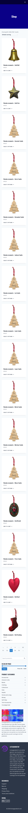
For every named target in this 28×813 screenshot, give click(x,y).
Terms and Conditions (8, 793)
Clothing (4, 685)
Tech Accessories (6, 702)
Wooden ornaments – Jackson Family (13, 255)
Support (4, 784)
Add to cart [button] (7, 70)
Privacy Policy (5, 791)
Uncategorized (6, 705)
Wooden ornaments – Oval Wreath (12, 521)
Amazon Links (6, 680)
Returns (4, 786)
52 (7, 650)
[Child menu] (25, 677)
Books (3, 682)
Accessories (5, 677)
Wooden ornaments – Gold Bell (11, 65)
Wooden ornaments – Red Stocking (13, 635)
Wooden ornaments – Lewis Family (12, 331)
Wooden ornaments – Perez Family (12, 559)
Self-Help (4, 700)
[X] (6, 801)
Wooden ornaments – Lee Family (12, 293)
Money (4, 697)
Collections (5, 687)
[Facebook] (3, 801)
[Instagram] (8, 801)
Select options (8, 146)
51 (3, 650)
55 (19, 650)
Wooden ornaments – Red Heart (12, 597)
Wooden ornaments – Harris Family (13, 179)
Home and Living (6, 695)
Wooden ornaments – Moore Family (13, 483)
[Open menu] (25, 2)
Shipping (4, 788)
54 (15, 650)
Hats (3, 690)
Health (4, 692)
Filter (4, 669)
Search (25, 658)
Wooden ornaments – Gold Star (12, 103)
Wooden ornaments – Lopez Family (12, 369)
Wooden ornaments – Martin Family (13, 407)
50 (23, 647)
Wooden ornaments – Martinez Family (13, 445)
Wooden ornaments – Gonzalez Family (13, 141)
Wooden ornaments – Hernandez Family (14, 217)
